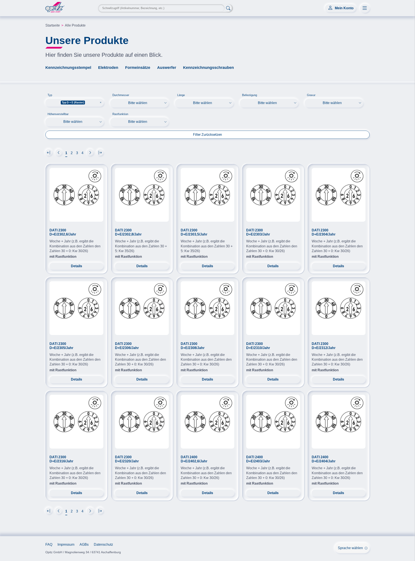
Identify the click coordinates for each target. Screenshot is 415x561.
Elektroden (108, 67)
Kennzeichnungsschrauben (208, 67)
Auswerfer (166, 67)
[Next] (48, 152)
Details (76, 266)
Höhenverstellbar (58, 114)
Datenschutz (103, 544)
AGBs (84, 544)
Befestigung (249, 95)
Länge (181, 95)
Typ (50, 95)
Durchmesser (120, 95)
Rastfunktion (120, 114)
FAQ (48, 544)
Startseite (52, 25)
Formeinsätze (137, 67)
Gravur (311, 95)
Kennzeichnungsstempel (68, 67)
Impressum (65, 544)
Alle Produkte (75, 25)
